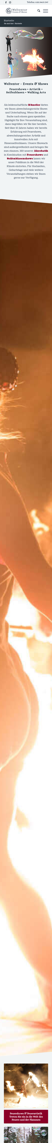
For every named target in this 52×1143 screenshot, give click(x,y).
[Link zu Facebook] (6, 2)
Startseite (9, 20)
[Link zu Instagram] (10, 2)
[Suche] (37, 11)
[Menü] (44, 11)
